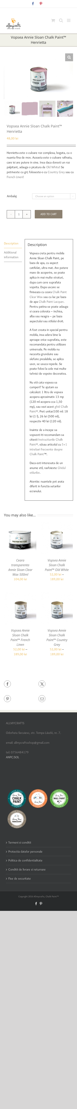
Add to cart (48, 214)
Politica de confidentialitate (25, 860)
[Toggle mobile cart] (53, 20)
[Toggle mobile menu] (69, 20)
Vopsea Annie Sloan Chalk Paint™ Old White (57, 565)
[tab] (13, 243)
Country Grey (56, 172)
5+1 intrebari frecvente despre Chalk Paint (48, 449)
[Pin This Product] (21, 698)
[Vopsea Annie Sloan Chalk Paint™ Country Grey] (57, 594)
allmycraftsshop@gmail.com (47, 10)
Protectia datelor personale (25, 851)
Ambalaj (12, 196)
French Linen (15, 177)
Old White (52, 167)
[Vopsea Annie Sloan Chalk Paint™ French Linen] (20, 594)
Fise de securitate (19, 878)
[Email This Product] (55, 698)
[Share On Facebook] (21, 683)
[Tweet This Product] (55, 683)
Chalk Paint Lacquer (51, 301)
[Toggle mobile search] (61, 20)
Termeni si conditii (19, 842)
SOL (16, 757)
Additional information (11, 255)
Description (11, 243)
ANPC (9, 757)
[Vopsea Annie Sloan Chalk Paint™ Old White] (57, 524)
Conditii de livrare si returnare (27, 869)
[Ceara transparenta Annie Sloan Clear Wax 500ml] (20, 524)
